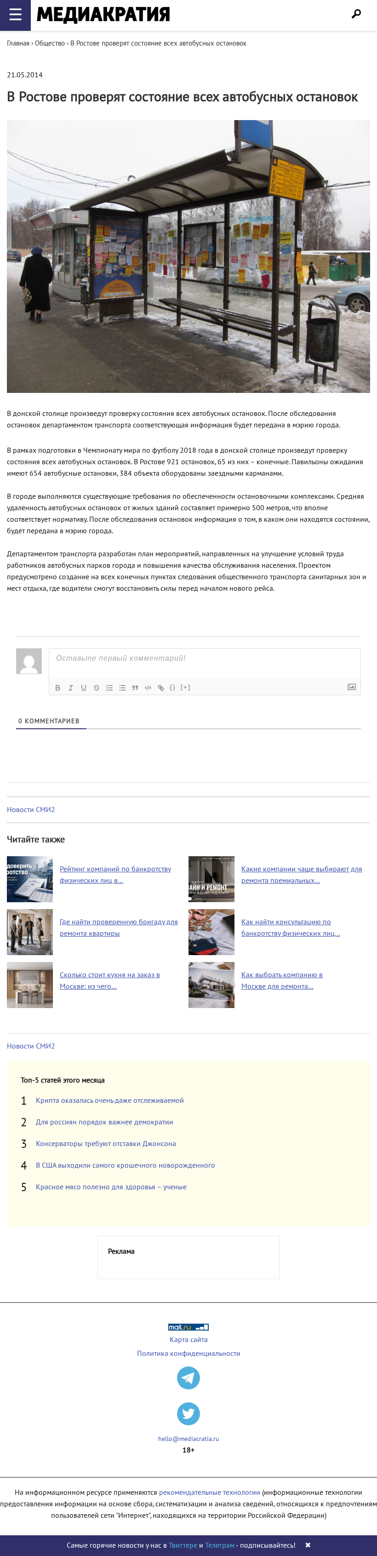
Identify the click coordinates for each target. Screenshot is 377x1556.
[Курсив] (70, 687)
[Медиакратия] (103, 15)
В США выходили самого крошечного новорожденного (125, 1165)
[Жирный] (57, 687)
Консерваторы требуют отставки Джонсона (106, 1144)
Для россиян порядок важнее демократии (104, 1122)
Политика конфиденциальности (188, 1353)
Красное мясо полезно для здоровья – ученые (111, 1187)
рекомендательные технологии (209, 1492)
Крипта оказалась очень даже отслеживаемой (110, 1100)
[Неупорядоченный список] (122, 687)
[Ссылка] (160, 687)
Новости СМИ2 (31, 810)
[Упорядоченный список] (109, 687)
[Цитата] (135, 687)
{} (173, 687)
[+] (186, 687)
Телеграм (219, 1545)
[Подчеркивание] (83, 687)
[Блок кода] (148, 687)
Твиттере (183, 1545)
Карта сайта (189, 1340)
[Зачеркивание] (96, 687)
